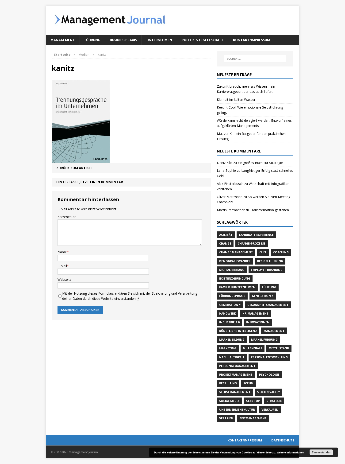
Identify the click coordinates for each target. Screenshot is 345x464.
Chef (263, 252)
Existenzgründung (234, 279)
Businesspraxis (123, 40)
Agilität (225, 235)
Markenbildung (232, 340)
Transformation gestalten (269, 210)
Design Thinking (270, 261)
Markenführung (264, 340)
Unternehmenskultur (237, 410)
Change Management (236, 252)
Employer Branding (267, 270)
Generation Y (230, 305)
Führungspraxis (232, 296)
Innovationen (257, 322)
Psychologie (269, 375)
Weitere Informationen (290, 452)
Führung (92, 40)
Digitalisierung (231, 270)
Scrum (248, 383)
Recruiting (228, 383)
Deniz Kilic (224, 162)
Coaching (281, 252)
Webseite (65, 279)
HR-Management (255, 314)
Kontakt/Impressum (251, 40)
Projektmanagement (236, 375)
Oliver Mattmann (229, 197)
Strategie (274, 401)
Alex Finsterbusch (230, 183)
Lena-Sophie (226, 170)
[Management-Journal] (172, 20)
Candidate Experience (256, 235)
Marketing (227, 348)
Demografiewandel (234, 261)
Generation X (262, 296)
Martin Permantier (231, 210)
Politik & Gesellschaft (202, 40)
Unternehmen (159, 40)
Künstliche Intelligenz (238, 331)
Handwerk (227, 314)
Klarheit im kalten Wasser (236, 99)
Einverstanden (321, 452)
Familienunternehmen (237, 287)
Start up (253, 401)
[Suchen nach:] (255, 59)
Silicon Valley (268, 392)
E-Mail (62, 266)
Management (62, 40)
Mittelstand (279, 348)
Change (225, 244)
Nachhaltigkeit (231, 357)
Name (62, 252)
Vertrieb (226, 418)
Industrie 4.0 (229, 322)
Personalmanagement (237, 366)
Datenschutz (283, 440)
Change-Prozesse (251, 244)
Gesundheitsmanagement (267, 305)
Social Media (229, 401)
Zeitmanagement (253, 418)
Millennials (252, 348)
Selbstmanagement (234, 392)
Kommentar (67, 216)
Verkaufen (269, 410)
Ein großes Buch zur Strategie (260, 162)
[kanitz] (81, 160)
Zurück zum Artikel (74, 168)
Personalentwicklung (269, 357)
